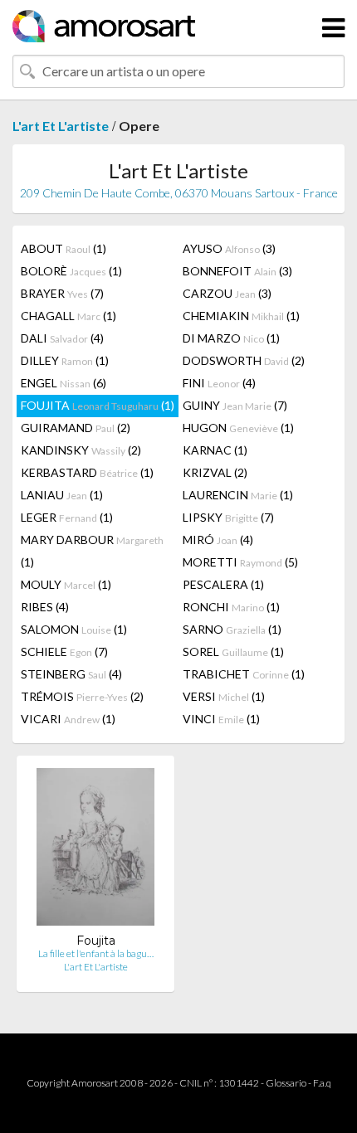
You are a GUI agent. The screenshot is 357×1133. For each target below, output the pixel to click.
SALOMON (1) (74, 629)
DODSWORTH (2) (244, 360)
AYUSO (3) (229, 248)
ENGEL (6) (63, 383)
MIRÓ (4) (218, 539)
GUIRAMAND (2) (75, 428)
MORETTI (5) (240, 562)
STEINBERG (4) (71, 674)
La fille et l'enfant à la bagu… (96, 953)
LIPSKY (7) (228, 517)
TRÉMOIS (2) (82, 696)
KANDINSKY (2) (81, 450)
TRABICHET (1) (244, 674)
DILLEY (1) (65, 360)
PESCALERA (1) (223, 584)
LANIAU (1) (62, 495)
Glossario (286, 1083)
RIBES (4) (45, 607)
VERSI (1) (224, 696)
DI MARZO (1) (231, 338)
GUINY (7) (235, 405)
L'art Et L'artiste (60, 126)
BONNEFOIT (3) (237, 271)
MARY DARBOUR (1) (92, 550)
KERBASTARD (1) (87, 472)
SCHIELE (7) (64, 651)
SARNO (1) (232, 629)
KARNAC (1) (215, 450)
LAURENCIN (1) (238, 495)
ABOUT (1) (63, 248)
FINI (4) (219, 383)
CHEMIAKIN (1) (241, 316)
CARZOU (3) (227, 293)
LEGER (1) (67, 517)
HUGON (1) (238, 428)
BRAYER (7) (62, 293)
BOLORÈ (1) (71, 271)
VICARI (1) (68, 719)
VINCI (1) (221, 719)
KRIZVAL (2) (215, 472)
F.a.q (322, 1083)
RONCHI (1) (231, 607)
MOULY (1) (66, 584)
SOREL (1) (233, 651)
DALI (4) (62, 338)
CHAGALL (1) (68, 316)
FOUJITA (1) (97, 405)
